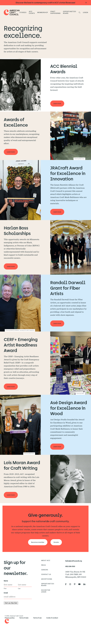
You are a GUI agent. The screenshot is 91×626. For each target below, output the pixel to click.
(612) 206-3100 (70, 566)
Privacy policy (10, 618)
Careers (44, 570)
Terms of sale (23, 618)
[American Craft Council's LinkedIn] (85, 584)
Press (43, 565)
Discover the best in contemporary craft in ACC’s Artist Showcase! (45, 2)
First (5, 588)
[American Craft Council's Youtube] (80, 584)
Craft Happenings (55, 12)
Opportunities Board (69, 12)
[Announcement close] (86, 2)
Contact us (46, 574)
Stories (23, 12)
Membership (42, 12)
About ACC (45, 560)
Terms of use (37, 618)
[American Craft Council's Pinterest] (75, 584)
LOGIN (85, 12)
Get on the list (11, 603)
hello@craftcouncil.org (73, 561)
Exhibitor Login (45, 591)
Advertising (46, 579)
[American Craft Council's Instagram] (71, 584)
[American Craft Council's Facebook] (66, 584)
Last (19, 588)
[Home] (12, 12)
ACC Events (32, 12)
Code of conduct (52, 618)
